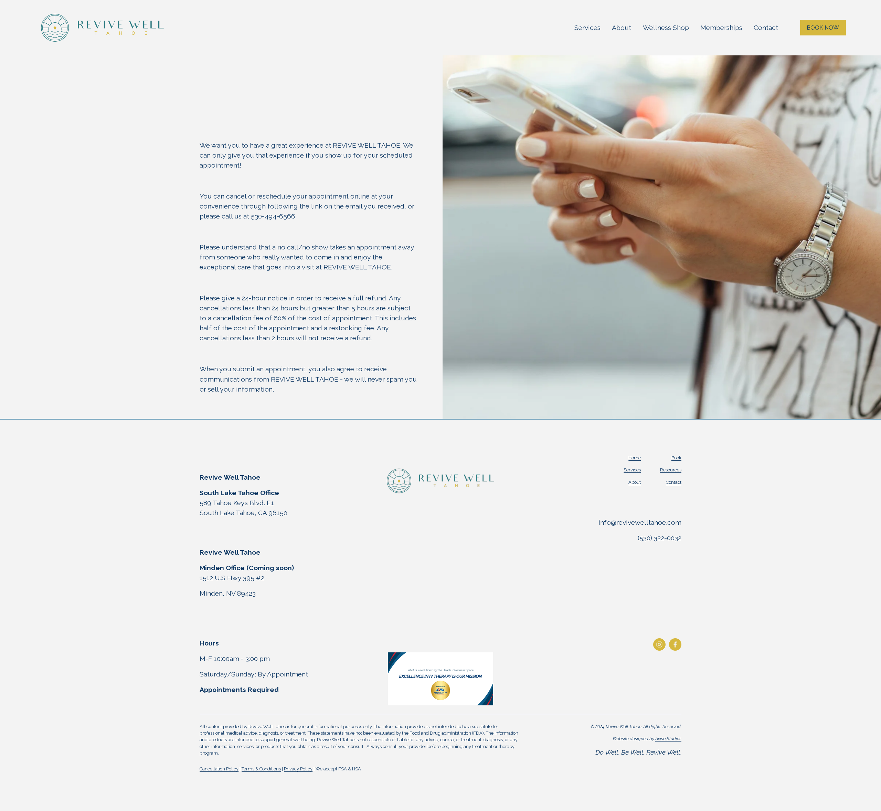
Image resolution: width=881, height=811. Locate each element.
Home (634, 457)
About (621, 28)
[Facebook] (675, 644)
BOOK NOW (823, 27)
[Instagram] (659, 644)
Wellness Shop (666, 28)
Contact (766, 28)
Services (587, 28)
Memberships (721, 28)
